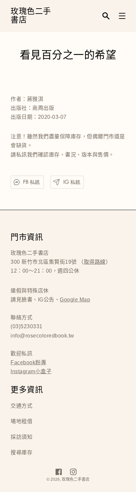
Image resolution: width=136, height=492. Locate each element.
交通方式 (21, 406)
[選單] (122, 16)
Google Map (75, 299)
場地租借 (21, 421)
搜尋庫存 (21, 452)
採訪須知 (21, 437)
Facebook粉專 (28, 362)
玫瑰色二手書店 (31, 16)
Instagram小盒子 (31, 371)
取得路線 (95, 262)
